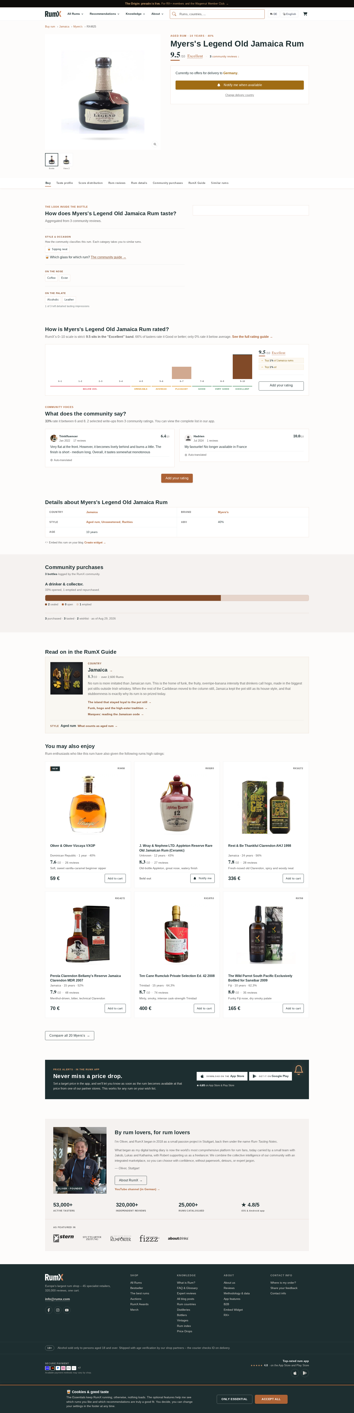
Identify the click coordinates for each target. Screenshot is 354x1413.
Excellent (195, 56)
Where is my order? (283, 1282)
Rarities (127, 522)
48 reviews (72, 992)
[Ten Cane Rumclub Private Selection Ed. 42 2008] (177, 934)
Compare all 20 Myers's (69, 1035)
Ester (64, 277)
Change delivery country (239, 95)
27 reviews (161, 862)
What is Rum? (186, 1282)
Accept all (271, 1399)
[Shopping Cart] (305, 14)
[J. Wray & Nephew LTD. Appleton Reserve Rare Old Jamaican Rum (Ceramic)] (177, 804)
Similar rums (219, 182)
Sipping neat (57, 249)
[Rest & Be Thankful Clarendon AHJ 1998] (266, 804)
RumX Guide (196, 182)
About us (229, 1282)
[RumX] (53, 14)
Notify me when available (243, 85)
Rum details (139, 182)
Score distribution (90, 182)
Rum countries (186, 1304)
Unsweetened (110, 522)
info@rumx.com (57, 1299)
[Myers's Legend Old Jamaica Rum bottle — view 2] (66, 159)
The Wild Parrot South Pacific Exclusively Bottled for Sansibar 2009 (260, 978)
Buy (48, 182)
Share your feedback (283, 1288)
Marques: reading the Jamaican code (116, 714)
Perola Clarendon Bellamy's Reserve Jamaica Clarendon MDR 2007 (85, 978)
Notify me (205, 878)
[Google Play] (305, 1373)
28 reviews (250, 862)
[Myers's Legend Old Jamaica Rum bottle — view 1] (51, 159)
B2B (226, 1304)
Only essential (234, 1399)
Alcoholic (53, 299)
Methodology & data (237, 1293)
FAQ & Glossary (187, 1288)
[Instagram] (57, 1310)
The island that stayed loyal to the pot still (119, 702)
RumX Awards (139, 1304)
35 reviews (250, 992)
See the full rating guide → (252, 336)
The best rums (139, 1293)
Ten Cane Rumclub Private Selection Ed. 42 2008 (177, 976)
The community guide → (108, 257)
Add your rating (281, 385)
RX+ (226, 1315)
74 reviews (161, 992)
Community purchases (168, 182)
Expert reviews (186, 1293)
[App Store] (295, 1373)
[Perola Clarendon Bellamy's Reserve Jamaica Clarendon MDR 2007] (88, 934)
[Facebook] (48, 1310)
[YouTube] (66, 1310)
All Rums (136, 1282)
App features (232, 1298)
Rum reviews (117, 182)
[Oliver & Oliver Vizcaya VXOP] (88, 804)
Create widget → (95, 542)
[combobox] (217, 14)
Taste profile (64, 182)
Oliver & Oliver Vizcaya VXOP (72, 845)
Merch (134, 1309)
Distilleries (183, 1309)
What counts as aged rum (98, 726)
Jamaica (92, 512)
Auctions (135, 1298)
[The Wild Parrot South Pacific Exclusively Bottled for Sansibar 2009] (266, 934)
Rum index (184, 1326)
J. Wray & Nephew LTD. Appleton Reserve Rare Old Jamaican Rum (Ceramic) (175, 848)
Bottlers (182, 1315)
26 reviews (72, 862)
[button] (103, 92)
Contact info (278, 1293)
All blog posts (185, 1298)
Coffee (51, 277)
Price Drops (184, 1331)
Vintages (182, 1320)
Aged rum (178, 35)
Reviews (229, 1288)
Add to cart (115, 878)
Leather (69, 299)
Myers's (223, 512)
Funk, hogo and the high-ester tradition (118, 708)
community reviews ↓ (224, 56)
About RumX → (131, 1180)
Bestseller (136, 1288)
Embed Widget (233, 1309)
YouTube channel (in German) (137, 1189)
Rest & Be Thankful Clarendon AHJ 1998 (259, 845)
